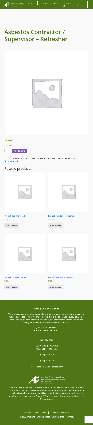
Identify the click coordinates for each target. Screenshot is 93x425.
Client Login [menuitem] (78, 4)
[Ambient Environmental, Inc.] (13, 5)
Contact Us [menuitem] (67, 4)
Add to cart (19, 151)
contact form (57, 366)
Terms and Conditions (59, 412)
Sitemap (27, 412)
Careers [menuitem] (56, 3)
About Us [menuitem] (32, 3)
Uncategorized (11, 161)
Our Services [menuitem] (44, 3)
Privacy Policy (40, 412)
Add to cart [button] (11, 225)
